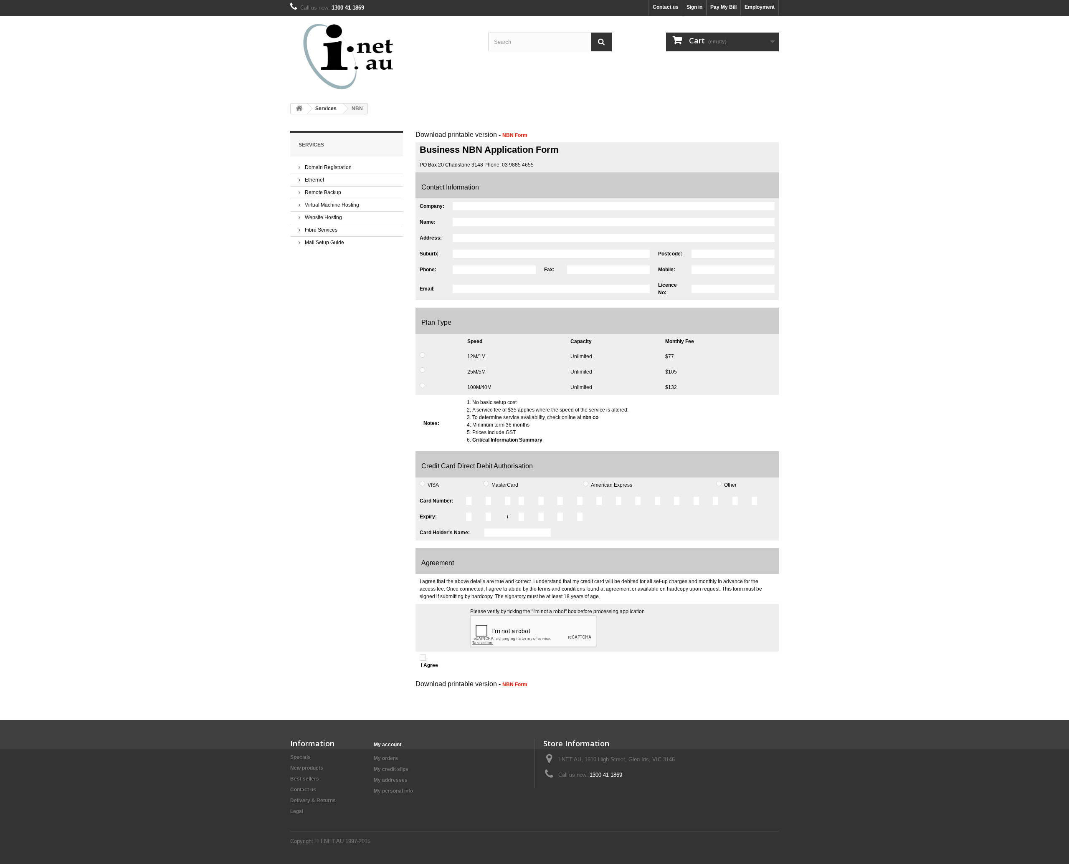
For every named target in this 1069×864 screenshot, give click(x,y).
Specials (300, 757)
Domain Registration (328, 167)
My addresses (391, 780)
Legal (296, 811)
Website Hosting (323, 217)
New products (306, 768)
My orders (386, 758)
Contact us (666, 7)
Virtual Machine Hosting (331, 205)
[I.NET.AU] (367, 56)
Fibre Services (320, 230)
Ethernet (314, 180)
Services (326, 108)
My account (387, 745)
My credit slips (391, 769)
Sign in (694, 7)
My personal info (393, 791)
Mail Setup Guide (324, 242)
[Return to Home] (299, 109)
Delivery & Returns (313, 800)
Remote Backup (322, 192)
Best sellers (304, 779)
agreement (618, 589)
